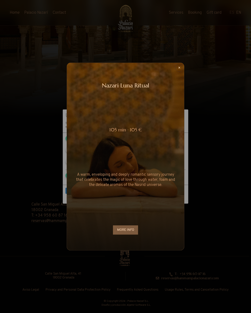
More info (125, 230)
